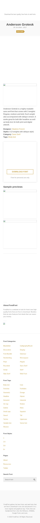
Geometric (6, 392)
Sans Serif (20, 31)
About (5, 460)
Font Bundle (7, 354)
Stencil (5, 415)
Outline (5, 408)
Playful (22, 362)
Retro (21, 408)
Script (5, 370)
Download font (20, 172)
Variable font (7, 423)
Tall (21, 415)
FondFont (20, 8)
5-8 (4, 445)
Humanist (6, 400)
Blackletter (7, 346)
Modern (22, 404)
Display (22, 350)
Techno (5, 419)
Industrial (23, 400)
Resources (7, 464)
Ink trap (5, 404)
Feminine (6, 388)
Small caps (7, 411)
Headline (6, 396)
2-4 (4, 442)
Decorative (7, 350)
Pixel (5, 362)
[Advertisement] (20, 59)
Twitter (5, 468)
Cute (21, 385)
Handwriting (7, 358)
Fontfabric (23, 388)
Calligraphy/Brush (26, 346)
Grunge (22, 392)
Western (6, 427)
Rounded (6, 366)
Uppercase (23, 419)
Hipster (22, 396)
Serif (21, 370)
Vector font (23, 423)
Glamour (23, 354)
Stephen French (18, 129)
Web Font (23, 374)
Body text (12, 137)
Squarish (23, 411)
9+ (4, 449)
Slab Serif (6, 374)
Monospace (24, 358)
